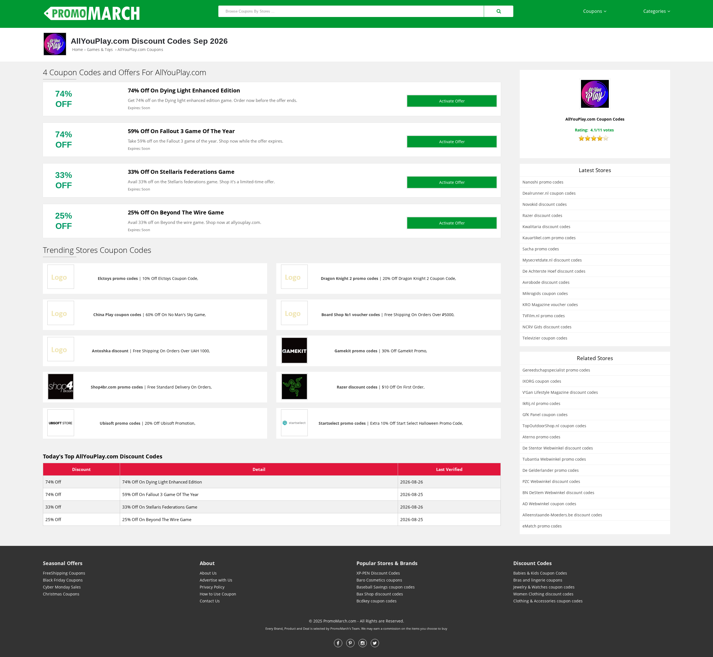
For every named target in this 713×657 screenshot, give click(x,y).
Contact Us (210, 601)
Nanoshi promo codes (542, 182)
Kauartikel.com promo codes (549, 237)
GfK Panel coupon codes (545, 414)
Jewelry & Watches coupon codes (544, 587)
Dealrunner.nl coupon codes (549, 193)
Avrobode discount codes (546, 282)
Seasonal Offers (62, 563)
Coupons (592, 11)
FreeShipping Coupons (64, 573)
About (207, 563)
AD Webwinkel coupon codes (549, 503)
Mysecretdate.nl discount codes (552, 260)
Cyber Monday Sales (62, 587)
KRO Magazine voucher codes (550, 304)
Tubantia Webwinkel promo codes (554, 459)
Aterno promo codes (541, 436)
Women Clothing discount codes (543, 594)
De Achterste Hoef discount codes (553, 271)
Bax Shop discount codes (379, 594)
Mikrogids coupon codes (545, 293)
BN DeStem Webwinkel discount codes (558, 492)
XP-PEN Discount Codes (378, 573)
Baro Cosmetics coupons (379, 580)
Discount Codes (532, 563)
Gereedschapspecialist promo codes (556, 370)
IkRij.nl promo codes (541, 403)
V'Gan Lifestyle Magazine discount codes (560, 392)
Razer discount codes (542, 215)
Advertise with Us (216, 580)
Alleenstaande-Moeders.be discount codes (562, 514)
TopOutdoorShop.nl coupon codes (554, 425)
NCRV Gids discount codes (547, 326)
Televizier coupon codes (544, 338)
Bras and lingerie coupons (537, 580)
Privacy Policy (212, 587)
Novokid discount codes (544, 204)
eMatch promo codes (542, 526)
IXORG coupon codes (541, 381)
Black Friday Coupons (63, 580)
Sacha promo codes (540, 248)
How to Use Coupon (218, 594)
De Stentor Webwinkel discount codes (557, 448)
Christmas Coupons (61, 594)
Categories (654, 11)
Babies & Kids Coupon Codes (540, 573)
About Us (208, 573)
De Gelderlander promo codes (550, 470)
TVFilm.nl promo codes (543, 315)
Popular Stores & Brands (386, 563)
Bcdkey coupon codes (376, 601)
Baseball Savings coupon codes (385, 587)
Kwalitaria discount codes (546, 226)
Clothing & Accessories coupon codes (548, 601)
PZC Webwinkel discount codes (551, 481)
